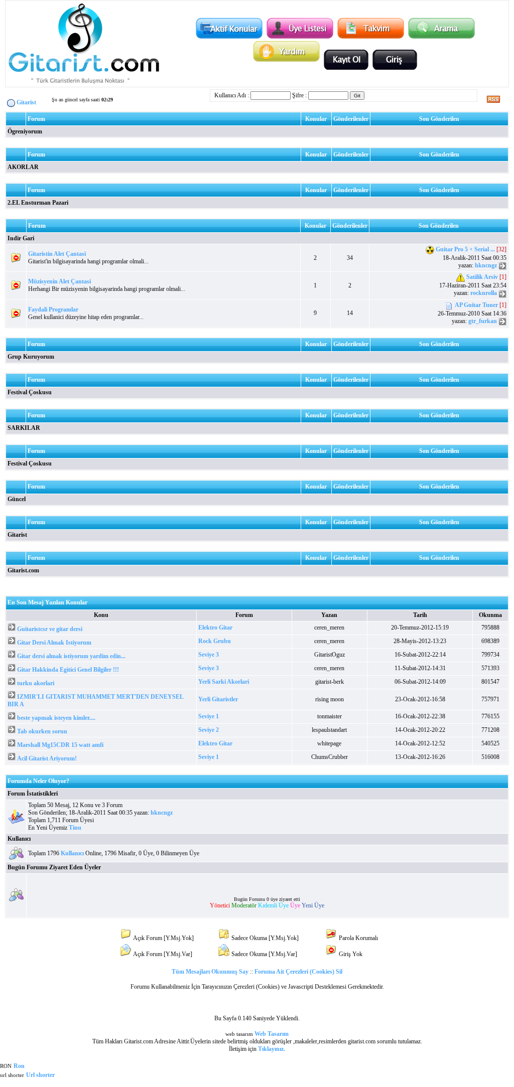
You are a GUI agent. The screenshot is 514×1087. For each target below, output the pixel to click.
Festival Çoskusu (30, 392)
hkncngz (486, 265)
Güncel (17, 499)
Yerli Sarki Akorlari (223, 681)
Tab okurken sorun (42, 731)
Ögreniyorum (25, 131)
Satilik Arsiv (482, 277)
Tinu (75, 827)
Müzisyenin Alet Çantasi (59, 281)
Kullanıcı (19, 838)
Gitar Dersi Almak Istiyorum (54, 642)
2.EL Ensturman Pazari (38, 202)
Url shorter (40, 1074)
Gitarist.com (23, 570)
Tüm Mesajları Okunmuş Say (210, 971)
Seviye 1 (208, 716)
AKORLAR (23, 167)
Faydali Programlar (53, 309)
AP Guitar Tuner (476, 304)
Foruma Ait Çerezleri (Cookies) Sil (298, 971)
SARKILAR (24, 427)
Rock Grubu (214, 641)
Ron (19, 1065)
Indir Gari (21, 238)
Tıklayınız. (271, 1048)
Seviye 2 (208, 729)
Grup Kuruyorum (31, 356)
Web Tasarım (271, 1033)
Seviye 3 (208, 654)
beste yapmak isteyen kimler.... (56, 717)
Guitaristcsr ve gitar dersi (49, 629)
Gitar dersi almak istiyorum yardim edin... (71, 656)
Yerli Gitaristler (218, 699)
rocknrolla (483, 292)
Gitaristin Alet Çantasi (57, 253)
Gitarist (17, 534)
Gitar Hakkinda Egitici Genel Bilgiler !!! (68, 669)
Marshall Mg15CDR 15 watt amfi (60, 744)
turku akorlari (35, 683)
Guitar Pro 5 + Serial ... (465, 249)
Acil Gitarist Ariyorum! (47, 758)
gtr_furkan (482, 321)
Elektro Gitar (215, 627)
